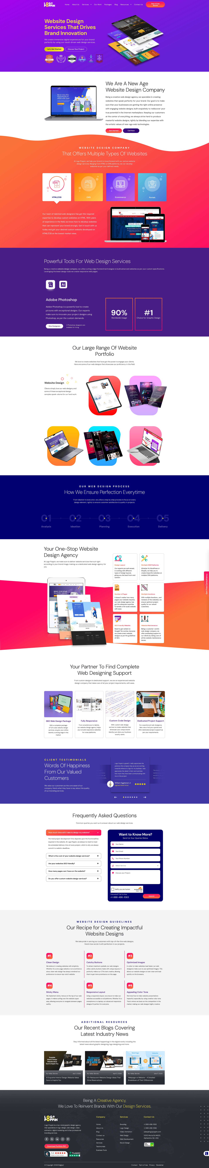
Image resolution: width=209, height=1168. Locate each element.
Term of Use (143, 1165)
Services (85, 4)
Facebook (46, 1139)
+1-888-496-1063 (119, 897)
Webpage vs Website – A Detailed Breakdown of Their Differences (141, 1078)
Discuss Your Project (76, 49)
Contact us (138, 4)
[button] (123, 797)
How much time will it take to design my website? (69, 832)
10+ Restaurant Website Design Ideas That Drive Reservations (104, 1078)
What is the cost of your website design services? (69, 856)
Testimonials (100, 1146)
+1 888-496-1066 (150, 1128)
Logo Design (124, 1128)
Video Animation (126, 1132)
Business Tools (101, 1150)
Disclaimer (159, 1165)
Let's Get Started (54, 49)
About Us (75, 4)
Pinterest (68, 1139)
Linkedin (57, 1139)
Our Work (98, 4)
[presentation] (115, 797)
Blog (116, 4)
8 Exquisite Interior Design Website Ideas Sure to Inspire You (62, 1078)
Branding (123, 1124)
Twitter (52, 1139)
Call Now (131, 131)
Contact (134, 1165)
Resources (125, 4)
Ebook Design (125, 1143)
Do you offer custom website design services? (67, 878)
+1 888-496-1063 (150, 1124)
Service (135, 865)
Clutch (56, 1154)
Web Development (126, 1139)
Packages (108, 4)
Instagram (62, 1139)
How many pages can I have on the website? (66, 871)
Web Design (124, 1135)
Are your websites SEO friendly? (61, 863)
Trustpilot (74, 1154)
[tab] (56, 187)
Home (67, 4)
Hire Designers (54, 326)
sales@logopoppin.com (152, 1132)
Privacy (152, 1165)
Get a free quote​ (155, 4)
